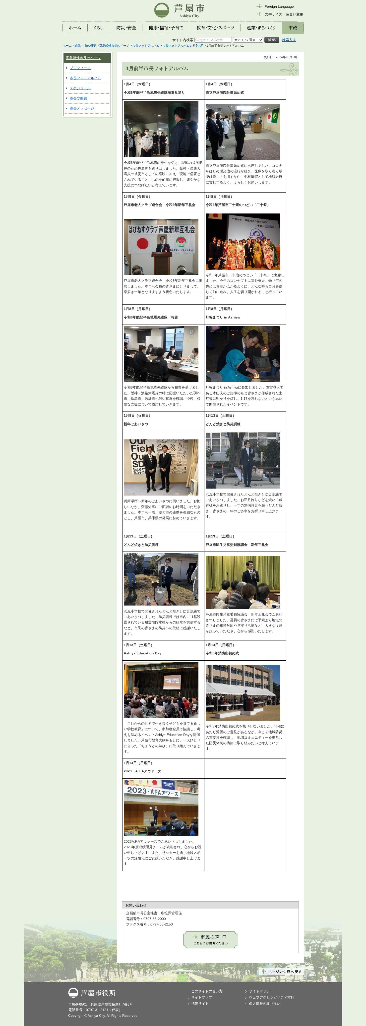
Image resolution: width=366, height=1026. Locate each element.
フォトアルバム (89, 78)
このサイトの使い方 (207, 991)
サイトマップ (201, 997)
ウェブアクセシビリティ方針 (271, 997)
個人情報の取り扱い (264, 1004)
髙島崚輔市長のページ (114, 45)
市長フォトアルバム (145, 45)
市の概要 (90, 45)
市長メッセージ (82, 108)
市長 (73, 78)
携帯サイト (200, 1004)
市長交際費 (78, 98)
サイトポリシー (261, 991)
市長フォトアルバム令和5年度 (183, 45)
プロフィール (80, 68)
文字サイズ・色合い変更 (284, 14)
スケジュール (80, 88)
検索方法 (289, 40)
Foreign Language (279, 6)
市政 (78, 45)
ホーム (67, 45)
